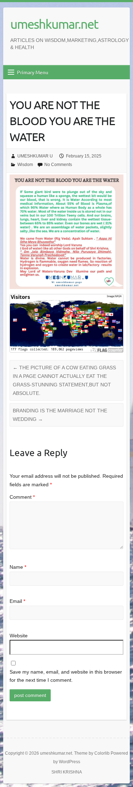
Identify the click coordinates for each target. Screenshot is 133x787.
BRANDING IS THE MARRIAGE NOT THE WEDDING (60, 415)
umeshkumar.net (54, 23)
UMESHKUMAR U (35, 156)
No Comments (58, 164)
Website (19, 635)
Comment (22, 497)
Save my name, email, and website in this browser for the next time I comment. (66, 676)
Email (17, 601)
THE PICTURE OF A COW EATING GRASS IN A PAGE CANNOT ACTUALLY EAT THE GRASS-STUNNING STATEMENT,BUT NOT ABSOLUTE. (64, 380)
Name (18, 567)
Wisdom (25, 164)
